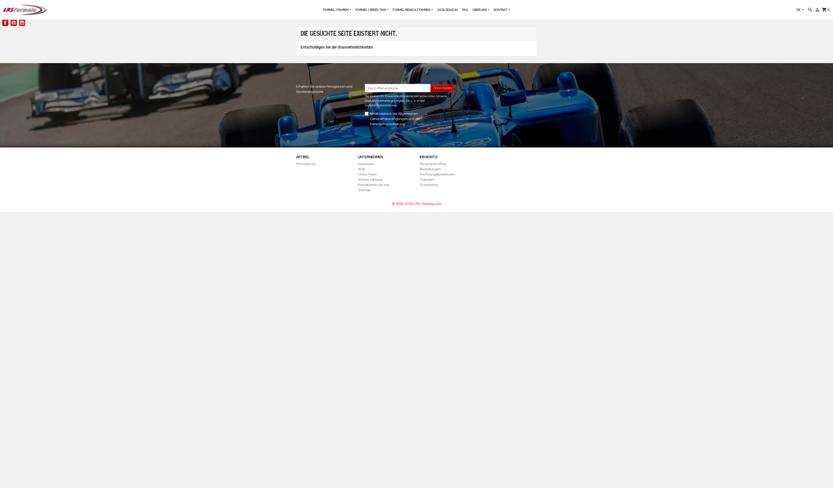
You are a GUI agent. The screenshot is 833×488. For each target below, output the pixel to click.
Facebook (5, 23)
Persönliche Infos (433, 164)
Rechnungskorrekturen (437, 174)
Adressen (427, 179)
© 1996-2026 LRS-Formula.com (416, 203)
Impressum (366, 164)
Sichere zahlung (370, 179)
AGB (361, 169)
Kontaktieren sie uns (373, 184)
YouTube (14, 23)
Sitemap (364, 190)
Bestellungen (430, 169)
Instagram (22, 23)
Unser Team (367, 174)
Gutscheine (429, 184)
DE (799, 10)
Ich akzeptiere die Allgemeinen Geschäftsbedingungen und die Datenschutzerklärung (395, 118)
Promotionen (306, 164)
